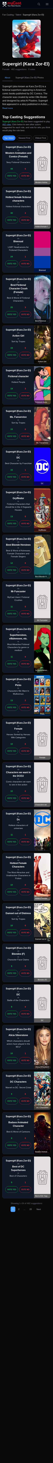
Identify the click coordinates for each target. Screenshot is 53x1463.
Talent (18, 14)
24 (11, 256)
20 (30, 1209)
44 (11, 169)
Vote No (25, 176)
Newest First (24, 138)
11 (12, 606)
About (7, 77)
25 (11, 307)
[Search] (38, 4)
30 (11, 213)
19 (11, 348)
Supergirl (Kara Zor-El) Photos (29, 77)
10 (11, 744)
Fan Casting (8, 14)
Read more (7, 108)
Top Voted (9, 138)
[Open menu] (47, 4)
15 (11, 429)
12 (11, 563)
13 (11, 516)
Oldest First (40, 138)
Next (39, 1209)
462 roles (6, 124)
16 (11, 470)
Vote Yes (11, 176)
